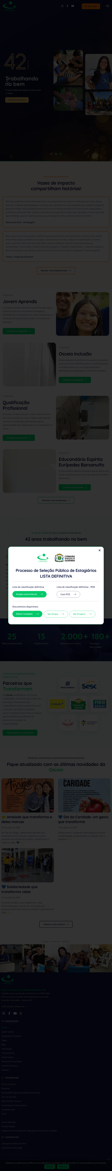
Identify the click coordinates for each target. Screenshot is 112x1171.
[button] (99, 550)
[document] (56, 585)
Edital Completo (24, 613)
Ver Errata (53, 614)
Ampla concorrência (26, 594)
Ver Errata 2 (79, 614)
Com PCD (65, 594)
